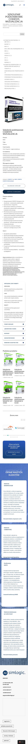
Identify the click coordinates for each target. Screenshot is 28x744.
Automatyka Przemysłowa (16, 24)
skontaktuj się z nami (14, 453)
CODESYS (5, 25)
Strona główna (6, 24)
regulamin (7, 721)
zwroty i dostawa (8, 735)
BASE (16, 179)
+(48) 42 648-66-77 (18, 1)
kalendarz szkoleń (14, 185)
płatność (6, 740)
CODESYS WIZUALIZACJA (8, 181)
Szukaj (22, 34)
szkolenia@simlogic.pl (12, 275)
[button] (23, 98)
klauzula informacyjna (9, 731)
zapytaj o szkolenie (14, 191)
